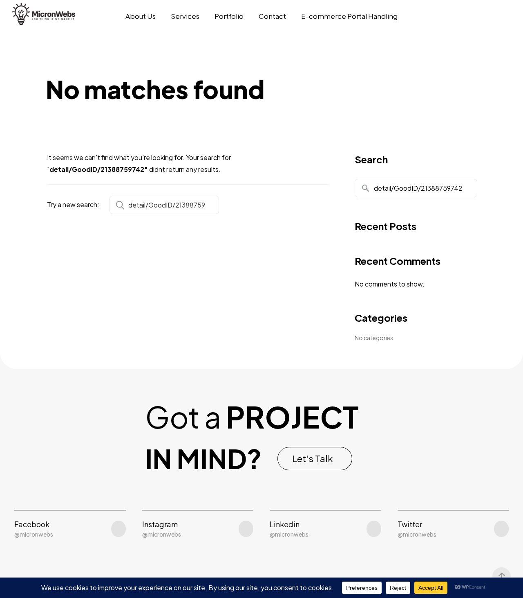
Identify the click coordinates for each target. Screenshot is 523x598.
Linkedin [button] (284, 524)
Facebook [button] (31, 524)
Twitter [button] (410, 524)
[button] (314, 458)
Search (371, 159)
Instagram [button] (160, 524)
